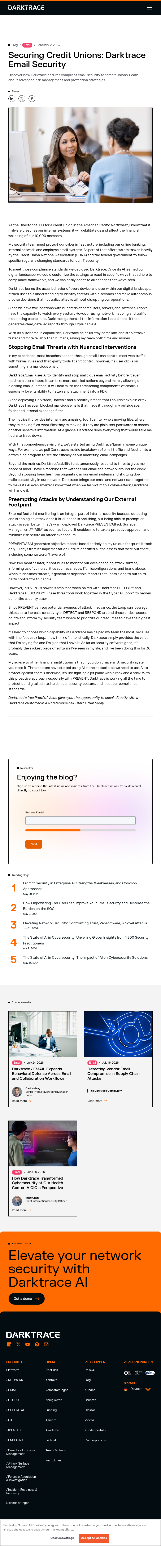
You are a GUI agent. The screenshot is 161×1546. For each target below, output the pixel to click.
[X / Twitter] (18, 1344)
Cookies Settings (62, 1538)
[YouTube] (28, 1344)
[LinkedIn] (9, 1344)
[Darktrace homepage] (37, 1335)
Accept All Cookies (94, 1538)
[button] (148, 8)
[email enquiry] (46, 1344)
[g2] (37, 1344)
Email (17, 1062)
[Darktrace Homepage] (26, 7)
